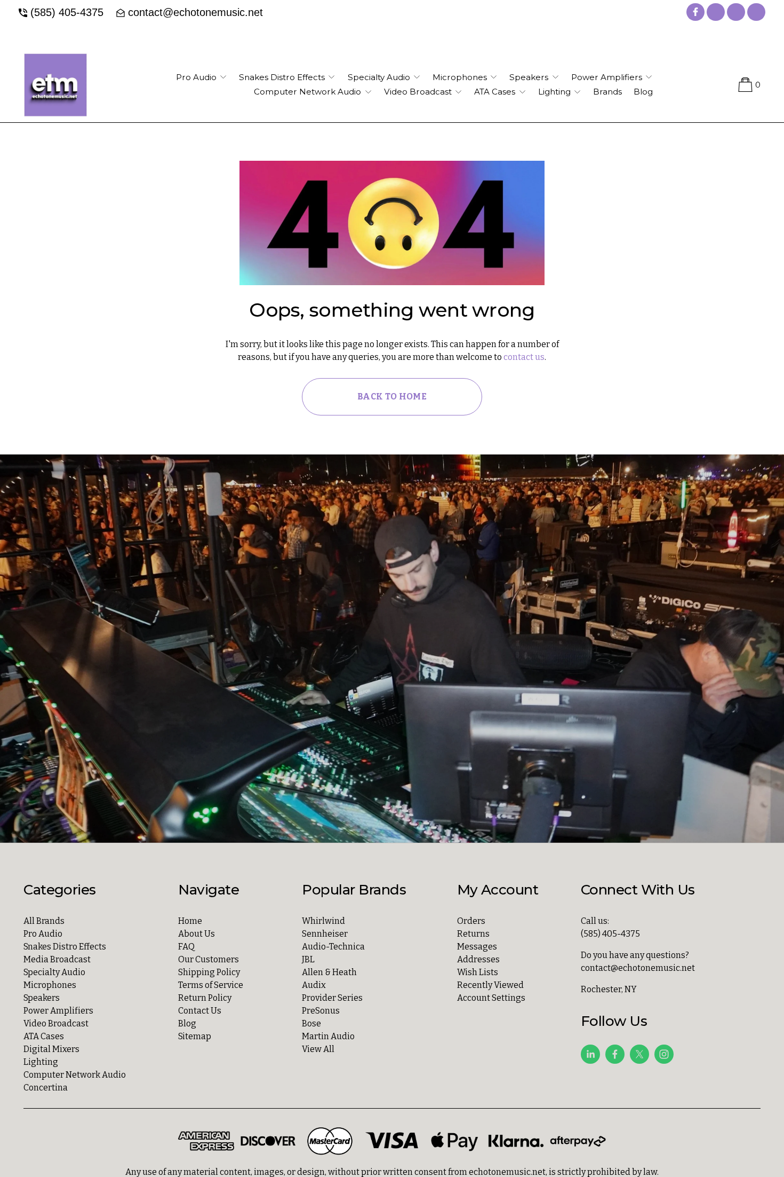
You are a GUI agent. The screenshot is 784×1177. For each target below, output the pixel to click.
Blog (643, 92)
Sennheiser (325, 934)
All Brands (44, 921)
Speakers (41, 998)
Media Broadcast (57, 959)
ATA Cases (43, 1036)
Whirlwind (323, 921)
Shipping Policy (209, 972)
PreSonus (321, 1011)
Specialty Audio (54, 972)
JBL (308, 959)
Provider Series (332, 998)
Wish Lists (477, 972)
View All (318, 1049)
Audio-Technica (333, 946)
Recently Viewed (490, 985)
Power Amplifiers (58, 1011)
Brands (607, 92)
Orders (471, 921)
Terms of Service (210, 985)
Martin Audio (328, 1036)
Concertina (45, 1087)
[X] (639, 1054)
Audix (314, 985)
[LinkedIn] (590, 1054)
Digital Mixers (51, 1049)
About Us (196, 934)
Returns (473, 934)
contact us (524, 357)
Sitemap (194, 1036)
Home (190, 921)
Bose (311, 1023)
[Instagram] (664, 1054)
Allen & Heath (329, 972)
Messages (477, 946)
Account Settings (491, 998)
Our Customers (208, 959)
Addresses (478, 959)
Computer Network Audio (74, 1075)
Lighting (40, 1062)
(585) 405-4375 (66, 12)
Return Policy (204, 998)
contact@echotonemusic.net (195, 12)
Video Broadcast (56, 1023)
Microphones (49, 985)
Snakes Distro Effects (64, 946)
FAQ (186, 946)
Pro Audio (42, 934)
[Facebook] (615, 1054)
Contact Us (199, 1011)
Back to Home (392, 396)
